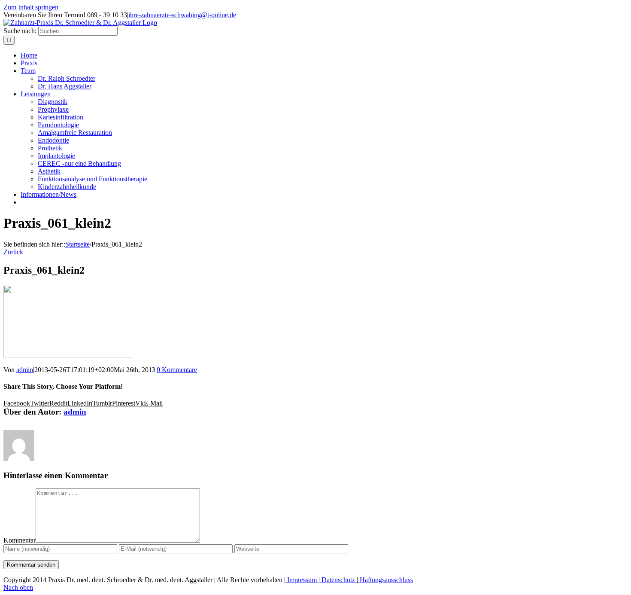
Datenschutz (338, 579)
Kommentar (19, 540)
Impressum (302, 579)
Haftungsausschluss (385, 579)
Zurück (13, 252)
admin (24, 369)
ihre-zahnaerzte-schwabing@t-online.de (182, 14)
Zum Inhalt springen (30, 7)
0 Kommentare (177, 369)
